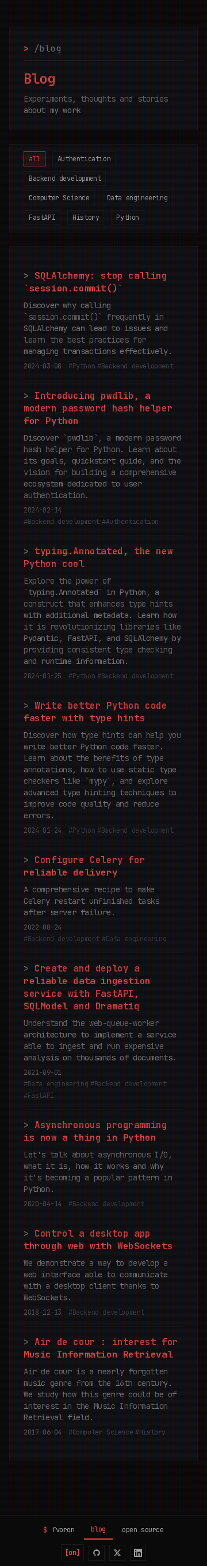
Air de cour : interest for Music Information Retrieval (101, 1348)
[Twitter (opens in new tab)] (117, 1553)
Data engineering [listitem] (137, 198)
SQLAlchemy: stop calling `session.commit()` (95, 282)
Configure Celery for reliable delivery (84, 866)
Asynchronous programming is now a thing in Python (95, 1131)
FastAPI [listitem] (42, 217)
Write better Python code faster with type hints (95, 712)
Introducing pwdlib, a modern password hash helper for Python (98, 408)
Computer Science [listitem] (59, 198)
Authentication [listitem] (83, 159)
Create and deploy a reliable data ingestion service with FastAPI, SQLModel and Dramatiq (87, 987)
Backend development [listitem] (65, 178)
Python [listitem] (127, 217)
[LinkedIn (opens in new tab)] (138, 1553)
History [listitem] (85, 217)
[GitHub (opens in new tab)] (97, 1553)
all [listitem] (34, 159)
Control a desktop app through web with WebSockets (98, 1239)
